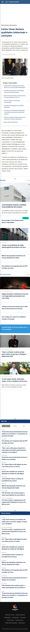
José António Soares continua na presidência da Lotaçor (14, 206)
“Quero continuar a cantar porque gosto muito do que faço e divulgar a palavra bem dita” (14, 354)
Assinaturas (21, 623)
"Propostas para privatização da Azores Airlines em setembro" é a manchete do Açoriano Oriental (15, 434)
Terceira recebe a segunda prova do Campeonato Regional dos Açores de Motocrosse (14, 502)
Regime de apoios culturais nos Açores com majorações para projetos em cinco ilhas (15, 296)
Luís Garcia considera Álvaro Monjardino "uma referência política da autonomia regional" (14, 112)
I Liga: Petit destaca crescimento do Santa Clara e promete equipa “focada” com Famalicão (14, 521)
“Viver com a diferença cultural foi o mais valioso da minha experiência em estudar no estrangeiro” (14, 450)
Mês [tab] (24, 426)
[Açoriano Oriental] (15, 611)
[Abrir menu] (2, 1)
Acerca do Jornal (9, 614)
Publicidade (7, 617)
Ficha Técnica (10, 620)
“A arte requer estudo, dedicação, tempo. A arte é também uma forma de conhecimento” (15, 381)
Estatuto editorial (20, 614)
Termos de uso (19, 620)
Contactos (23, 617)
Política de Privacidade (11, 623)
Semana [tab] (15, 426)
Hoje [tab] (6, 426)
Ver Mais (28, 180)
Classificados (15, 617)
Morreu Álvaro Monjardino (11, 122)
